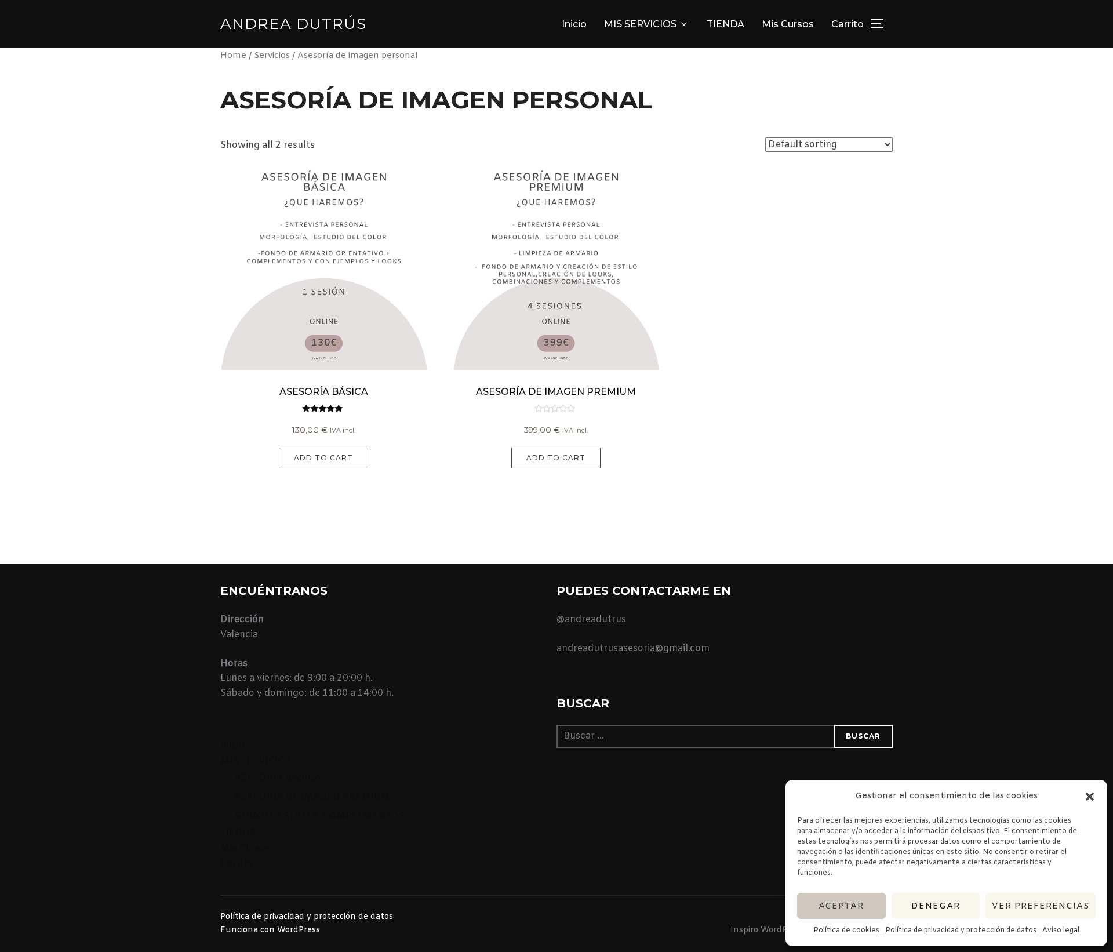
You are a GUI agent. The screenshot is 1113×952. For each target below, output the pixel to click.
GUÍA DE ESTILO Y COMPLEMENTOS (319, 816)
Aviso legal (1060, 930)
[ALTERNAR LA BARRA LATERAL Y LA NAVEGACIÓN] (881, 24)
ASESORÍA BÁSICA (277, 778)
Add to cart (323, 457)
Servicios (272, 55)
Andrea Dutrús (293, 23)
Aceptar (841, 906)
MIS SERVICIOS (640, 24)
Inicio (574, 24)
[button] (1090, 796)
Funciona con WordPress (270, 930)
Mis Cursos (788, 24)
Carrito (847, 24)
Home (233, 55)
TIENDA (725, 24)
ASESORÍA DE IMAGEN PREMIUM (312, 797)
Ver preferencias (1040, 906)
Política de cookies (846, 930)
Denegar (935, 906)
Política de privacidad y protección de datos (960, 930)
